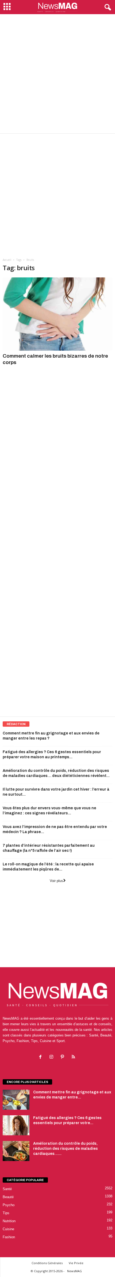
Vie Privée (76, 1263)
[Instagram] (52, 1057)
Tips (6, 1213)
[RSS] (74, 1057)
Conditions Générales (47, 1263)
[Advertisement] (57, 73)
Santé (7, 1189)
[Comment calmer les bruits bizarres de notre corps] (57, 314)
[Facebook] (41, 1057)
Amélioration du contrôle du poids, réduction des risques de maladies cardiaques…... (65, 1148)
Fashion (9, 1237)
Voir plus (56, 881)
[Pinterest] (63, 1057)
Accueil (7, 260)
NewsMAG (74, 1271)
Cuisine (8, 1229)
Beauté (8, 1197)
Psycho (8, 1205)
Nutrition (9, 1221)
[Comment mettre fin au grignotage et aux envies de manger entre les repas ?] (16, 1100)
